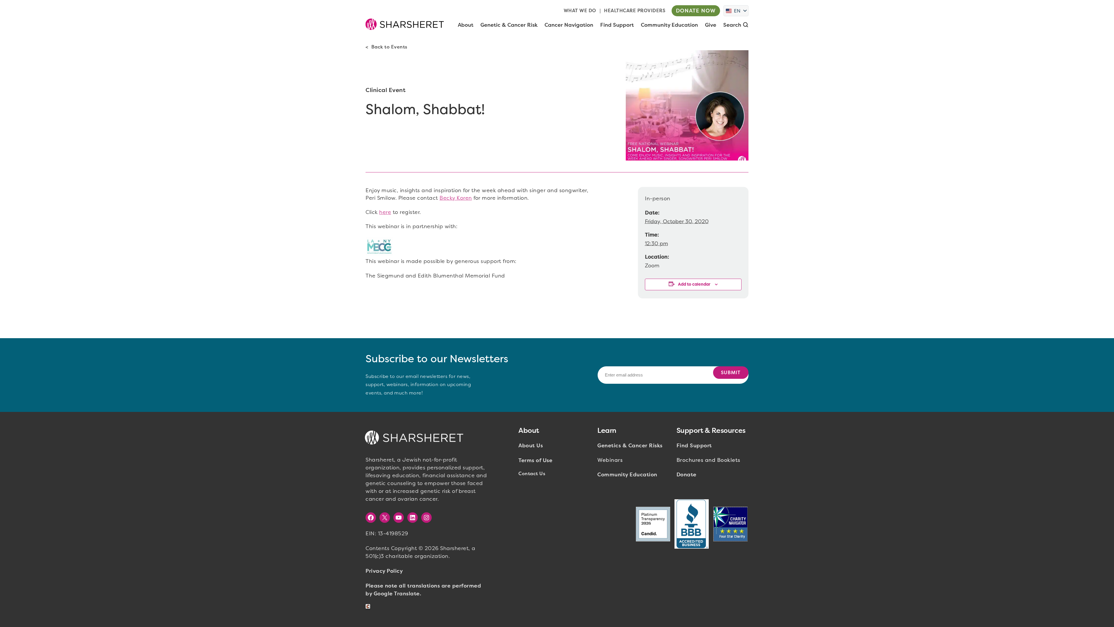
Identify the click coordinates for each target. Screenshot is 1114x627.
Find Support (694, 445)
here (385, 212)
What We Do (580, 10)
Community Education (627, 474)
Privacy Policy (384, 571)
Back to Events (389, 47)
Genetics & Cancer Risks (630, 445)
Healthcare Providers (634, 10)
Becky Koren (456, 198)
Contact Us (531, 473)
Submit (731, 372)
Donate (687, 474)
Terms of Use (535, 460)
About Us (530, 445)
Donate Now (696, 11)
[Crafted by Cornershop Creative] (369, 606)
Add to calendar (694, 284)
